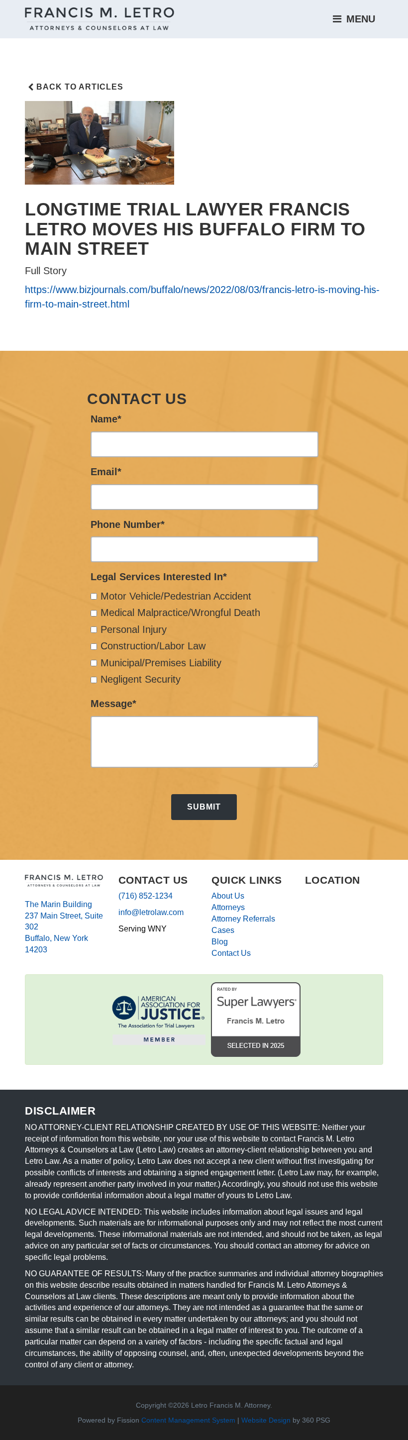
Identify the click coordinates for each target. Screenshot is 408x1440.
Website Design (266, 1420)
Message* (113, 703)
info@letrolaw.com (151, 912)
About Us (227, 896)
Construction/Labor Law (153, 645)
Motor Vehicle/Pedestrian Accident (176, 596)
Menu (359, 18)
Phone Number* (128, 524)
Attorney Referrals (243, 919)
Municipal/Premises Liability (161, 662)
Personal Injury (134, 629)
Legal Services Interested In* (159, 576)
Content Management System (188, 1420)
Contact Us (231, 953)
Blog (219, 941)
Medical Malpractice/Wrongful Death (180, 612)
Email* (106, 471)
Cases (222, 930)
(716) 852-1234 (145, 896)
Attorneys (228, 907)
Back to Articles (79, 87)
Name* (106, 418)
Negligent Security (141, 679)
